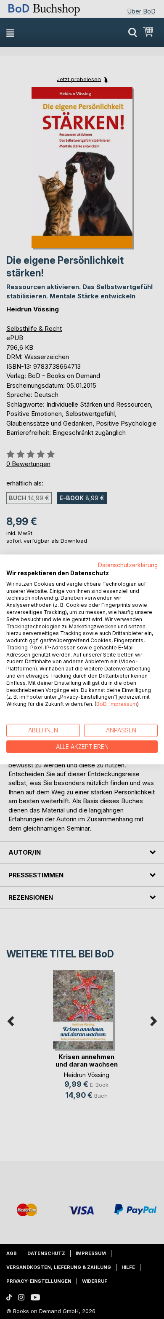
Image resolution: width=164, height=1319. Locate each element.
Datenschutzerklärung (128, 565)
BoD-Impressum (116, 704)
